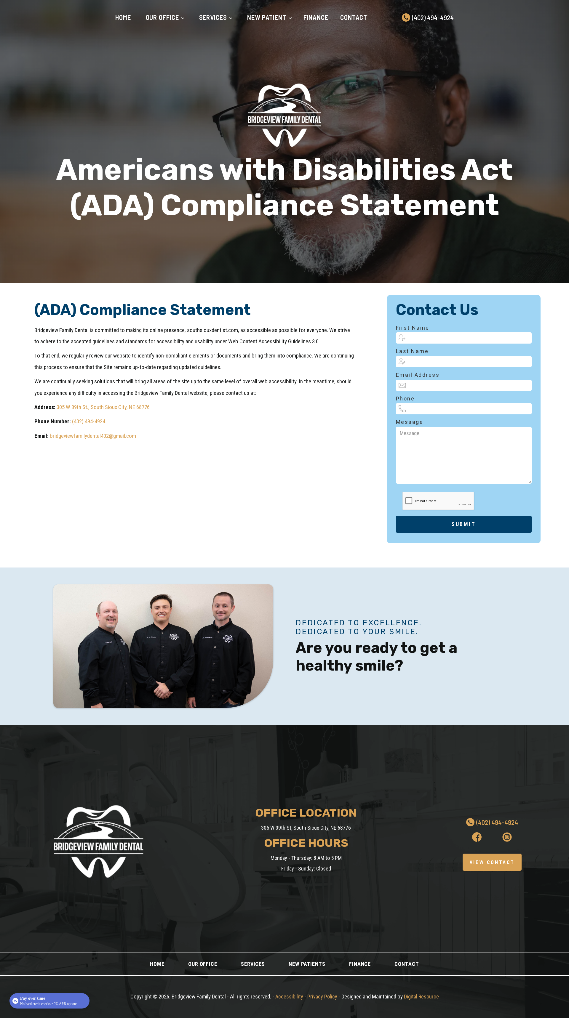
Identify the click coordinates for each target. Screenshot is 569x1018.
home (157, 964)
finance (360, 964)
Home (123, 17)
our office (202, 964)
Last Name (412, 351)
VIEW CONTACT (492, 862)
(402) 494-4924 (88, 421)
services (253, 964)
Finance (315, 17)
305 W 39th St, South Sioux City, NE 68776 (306, 828)
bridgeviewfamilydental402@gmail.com (93, 435)
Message (409, 422)
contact (406, 964)
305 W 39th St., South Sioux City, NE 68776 (103, 407)
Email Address (418, 375)
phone (405, 398)
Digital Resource (421, 996)
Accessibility (289, 996)
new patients (307, 964)
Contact (353, 17)
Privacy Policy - (324, 996)
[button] (163, 17)
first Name (412, 328)
